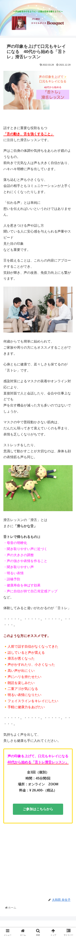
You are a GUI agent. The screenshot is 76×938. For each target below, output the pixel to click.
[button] (68, 571)
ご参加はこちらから (38, 809)
